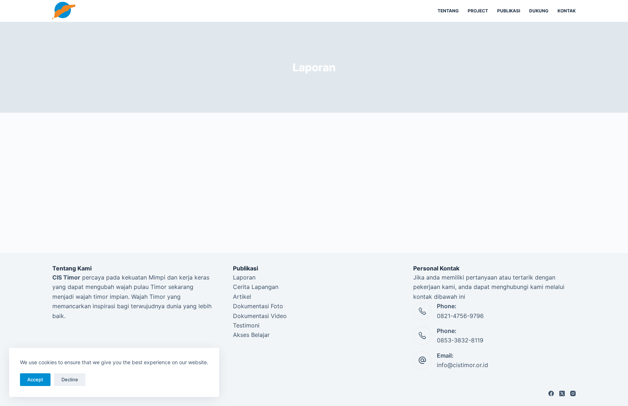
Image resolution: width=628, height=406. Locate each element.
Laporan (244, 277)
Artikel (242, 296)
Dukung (538, 10)
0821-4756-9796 (460, 315)
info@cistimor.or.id (462, 365)
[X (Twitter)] (562, 393)
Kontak (566, 10)
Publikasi (508, 10)
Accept (35, 379)
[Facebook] (551, 393)
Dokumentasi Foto (258, 306)
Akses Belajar (251, 334)
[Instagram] (573, 393)
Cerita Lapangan (255, 286)
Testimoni (246, 325)
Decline (69, 379)
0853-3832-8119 (460, 340)
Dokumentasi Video (260, 315)
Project (478, 10)
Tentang (448, 10)
